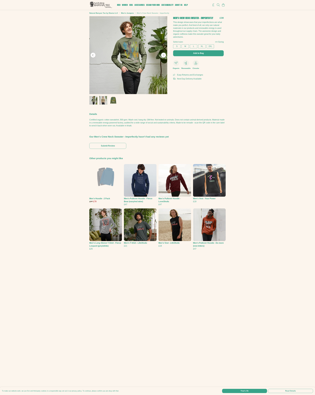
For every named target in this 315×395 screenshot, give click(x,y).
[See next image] (163, 55)
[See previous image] (93, 55)
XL (202, 46)
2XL (210, 46)
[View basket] (223, 4)
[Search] (218, 4)
